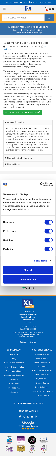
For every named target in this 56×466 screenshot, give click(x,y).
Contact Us (13, 2)
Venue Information (15, 122)
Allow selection (28, 279)
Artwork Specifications (14, 375)
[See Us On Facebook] (20, 415)
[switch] (49, 231)
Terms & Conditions (14, 371)
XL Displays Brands (28, 342)
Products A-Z (14, 387)
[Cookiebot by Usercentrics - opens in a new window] (40, 184)
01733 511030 (29, 326)
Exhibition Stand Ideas (42, 370)
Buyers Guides (42, 378)
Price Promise (42, 358)
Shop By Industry (42, 387)
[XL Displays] (28, 8)
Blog (14, 358)
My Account (46, 2)
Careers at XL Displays (14, 362)
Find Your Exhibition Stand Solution (21, 112)
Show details (40, 260)
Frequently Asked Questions (42, 364)
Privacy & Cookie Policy (14, 367)
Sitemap (14, 392)
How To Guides (42, 374)
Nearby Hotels (13, 164)
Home (15, 30)
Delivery (14, 379)
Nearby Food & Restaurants (19, 158)
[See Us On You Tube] (32, 415)
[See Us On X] (24, 415)
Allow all (28, 270)
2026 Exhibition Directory (42, 391)
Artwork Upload (42, 354)
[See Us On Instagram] (28, 415)
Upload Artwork (30, 2)
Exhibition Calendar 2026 (30, 30)
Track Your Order (42, 395)
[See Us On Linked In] (36, 415)
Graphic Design (42, 383)
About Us (14, 354)
